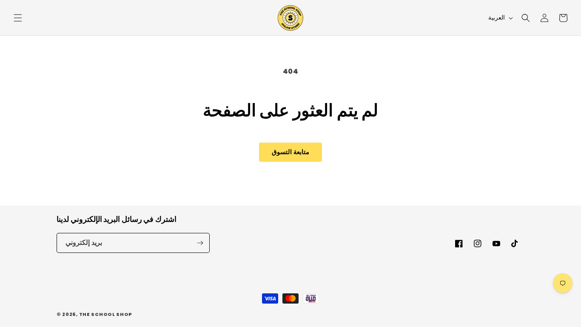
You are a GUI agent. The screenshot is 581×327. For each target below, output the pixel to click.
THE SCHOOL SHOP (106, 314)
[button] (18, 18)
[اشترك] (200, 243)
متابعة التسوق (290, 151)
